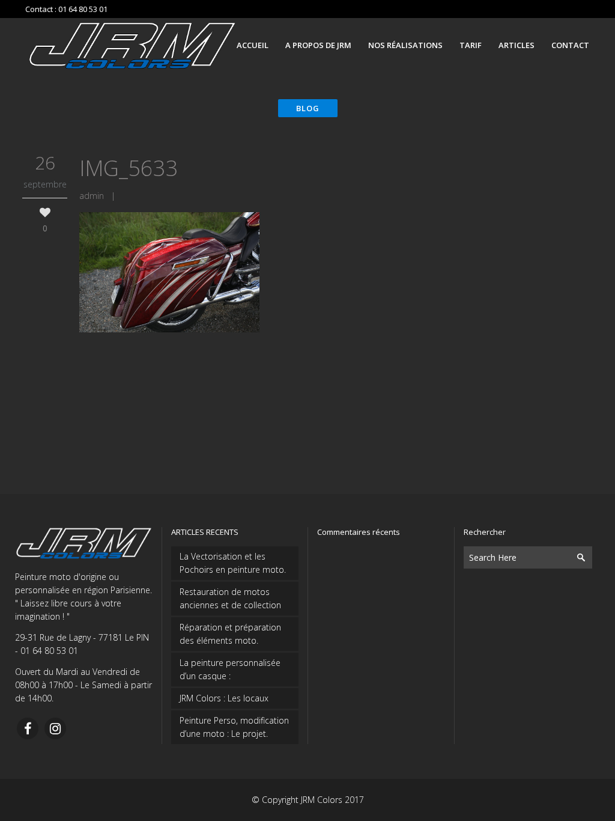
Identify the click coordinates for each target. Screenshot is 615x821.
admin (91, 195)
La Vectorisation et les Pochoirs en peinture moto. (233, 563)
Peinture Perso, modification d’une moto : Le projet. (234, 727)
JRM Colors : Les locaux (224, 698)
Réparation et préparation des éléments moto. (230, 633)
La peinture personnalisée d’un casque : (230, 669)
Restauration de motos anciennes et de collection (230, 598)
